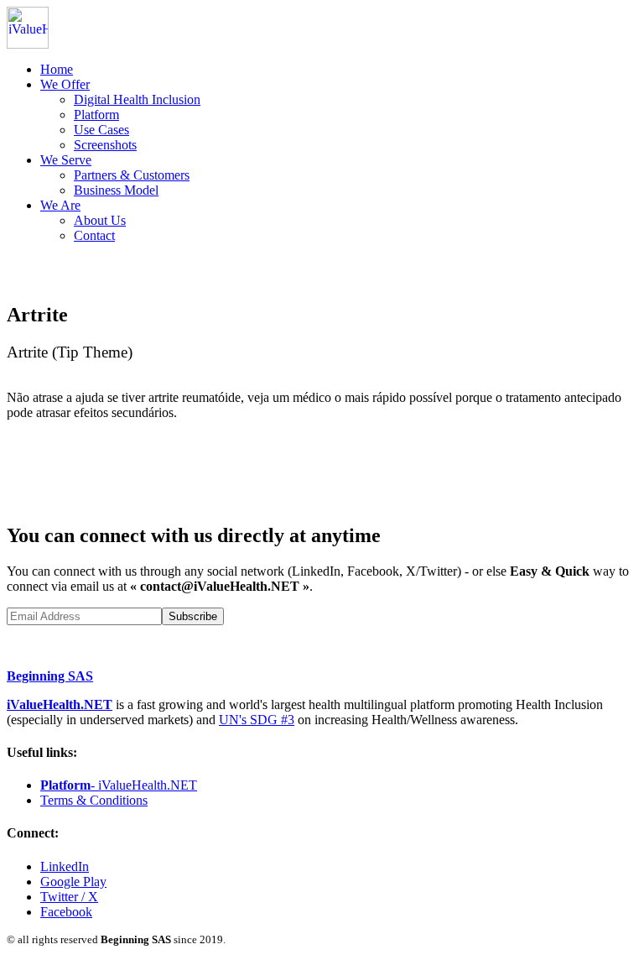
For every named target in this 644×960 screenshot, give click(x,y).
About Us (100, 220)
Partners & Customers (132, 175)
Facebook (66, 912)
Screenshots (105, 145)
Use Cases (101, 130)
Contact (94, 235)
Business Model (116, 190)
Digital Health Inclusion (137, 99)
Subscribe (193, 616)
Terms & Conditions (94, 800)
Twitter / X (69, 897)
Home (56, 69)
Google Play (73, 881)
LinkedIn (64, 866)
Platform (96, 114)
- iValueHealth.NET (118, 785)
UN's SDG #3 (256, 719)
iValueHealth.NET (59, 704)
